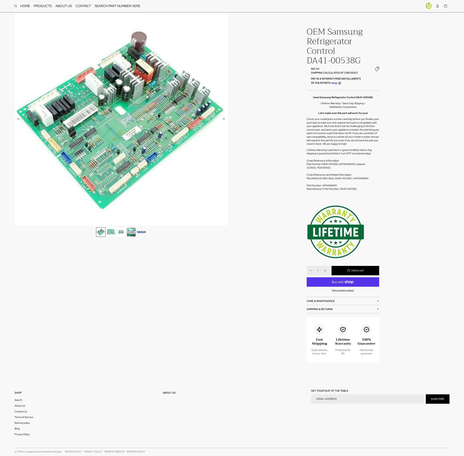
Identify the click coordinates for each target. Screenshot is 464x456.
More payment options (343, 290)
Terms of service (114, 451)
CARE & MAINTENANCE (321, 301)
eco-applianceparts (32, 451)
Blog (17, 428)
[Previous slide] (17, 119)
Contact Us (20, 411)
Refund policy (22, 423)
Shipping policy (136, 451)
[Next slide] (225, 119)
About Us (19, 405)
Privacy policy (93, 451)
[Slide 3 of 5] (121, 232)
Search (18, 400)
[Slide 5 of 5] (141, 232)
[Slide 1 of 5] (100, 232)
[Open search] (16, 6)
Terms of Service (23, 417)
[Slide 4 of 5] (131, 232)
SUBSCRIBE (437, 398)
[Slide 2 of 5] (111, 232)
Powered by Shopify (51, 451)
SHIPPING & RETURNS (320, 309)
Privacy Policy (22, 434)
